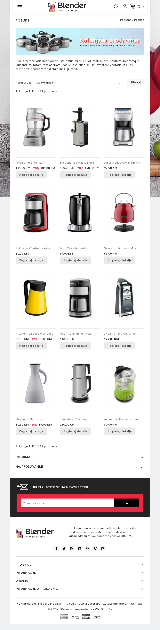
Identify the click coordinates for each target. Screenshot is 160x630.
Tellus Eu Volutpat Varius (33, 248)
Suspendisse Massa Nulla (77, 162)
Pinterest (87, 548)
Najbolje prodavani (50, 603)
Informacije (26, 457)
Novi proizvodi (26, 603)
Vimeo (95, 548)
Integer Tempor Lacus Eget (34, 333)
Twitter (64, 548)
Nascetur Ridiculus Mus (120, 248)
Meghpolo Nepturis (29, 419)
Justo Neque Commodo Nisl (122, 162)
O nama (71, 603)
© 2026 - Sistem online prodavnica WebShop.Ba (80, 609)
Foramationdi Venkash (31, 162)
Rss (72, 548)
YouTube (79, 548)
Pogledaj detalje (31, 174)
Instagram (103, 548)
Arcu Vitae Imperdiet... (75, 248)
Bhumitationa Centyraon (121, 333)
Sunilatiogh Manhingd (74, 419)
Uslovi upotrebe (89, 603)
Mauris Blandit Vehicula (76, 333)
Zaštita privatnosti (115, 603)
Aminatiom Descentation (121, 419)
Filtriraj (136, 82)
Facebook (56, 548)
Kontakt (136, 603)
